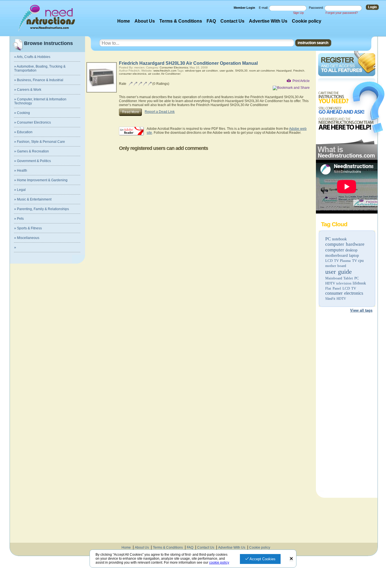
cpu (361, 260)
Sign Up (298, 12)
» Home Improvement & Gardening (41, 180)
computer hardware (345, 244)
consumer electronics (344, 293)
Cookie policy (306, 21)
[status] (291, 559)
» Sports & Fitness (28, 228)
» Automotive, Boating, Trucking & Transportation (40, 68)
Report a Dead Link (160, 112)
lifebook (359, 283)
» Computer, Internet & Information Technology (40, 101)
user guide (338, 271)
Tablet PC (351, 278)
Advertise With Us (268, 21)
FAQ (211, 21)
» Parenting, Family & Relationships (41, 209)
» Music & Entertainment (32, 199)
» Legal (20, 190)
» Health (20, 171)
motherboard (336, 255)
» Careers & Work (27, 90)
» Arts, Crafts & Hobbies (32, 57)
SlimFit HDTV (335, 299)
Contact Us (232, 21)
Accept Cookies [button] (262, 559)
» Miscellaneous (26, 238)
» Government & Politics (32, 161)
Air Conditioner (170, 73)
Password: (316, 7)
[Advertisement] (346, 403)
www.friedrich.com (164, 70)
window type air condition (201, 70)
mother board (335, 266)
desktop (351, 250)
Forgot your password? (342, 12)
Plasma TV (348, 260)
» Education (23, 132)
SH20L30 (241, 70)
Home (123, 21)
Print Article (301, 81)
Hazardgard (284, 70)
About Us (145, 21)
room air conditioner (262, 70)
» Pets (19, 219)
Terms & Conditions (180, 21)
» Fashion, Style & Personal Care (39, 142)
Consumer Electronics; (174, 67)
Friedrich (298, 70)
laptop (354, 255)
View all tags (361, 310)
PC (328, 238)
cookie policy (219, 562)
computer (334, 250)
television (344, 283)
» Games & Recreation (31, 151)
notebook (339, 239)
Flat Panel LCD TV (340, 288)
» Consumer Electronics (32, 122)
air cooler (154, 73)
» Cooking (22, 113)
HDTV (330, 283)
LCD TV (332, 260)
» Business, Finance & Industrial (38, 80)
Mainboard (333, 278)
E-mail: (264, 7)
